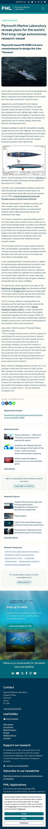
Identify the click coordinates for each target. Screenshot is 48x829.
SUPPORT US (20, 2)
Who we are (8, 724)
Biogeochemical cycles (13, 558)
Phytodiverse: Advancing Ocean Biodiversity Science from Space (28, 531)
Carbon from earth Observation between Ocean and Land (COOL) (29, 523)
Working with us (9, 735)
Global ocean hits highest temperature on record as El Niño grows (28, 461)
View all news (9, 468)
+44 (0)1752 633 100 (12, 709)
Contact (7, 738)
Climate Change (11, 561)
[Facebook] (38, 2)
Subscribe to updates (24, 486)
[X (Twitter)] (35, 2)
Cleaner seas (29, 558)
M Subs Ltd (19, 291)
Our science (8, 727)
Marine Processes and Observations (17, 565)
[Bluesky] (45, 2)
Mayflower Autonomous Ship (13, 288)
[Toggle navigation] (43, 8)
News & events (9, 730)
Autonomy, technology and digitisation (19, 555)
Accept (24, 814)
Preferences (24, 823)
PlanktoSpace (20, 516)
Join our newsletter (20, 626)
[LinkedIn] (28, 2)
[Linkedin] (10, 403)
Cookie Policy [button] (12, 806)
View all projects (11, 537)
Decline (24, 818)
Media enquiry (24, 582)
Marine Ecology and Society (29, 561)
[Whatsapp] (13, 403)
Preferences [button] (21, 809)
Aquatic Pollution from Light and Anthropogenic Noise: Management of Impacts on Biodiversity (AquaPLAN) (28, 506)
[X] (6, 403)
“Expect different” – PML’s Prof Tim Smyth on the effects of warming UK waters (28, 438)
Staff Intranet (12, 719)
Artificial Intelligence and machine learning (22, 552)
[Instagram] (41, 2)
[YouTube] (32, 2)
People (6, 733)
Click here (40, 178)
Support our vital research (17, 766)
